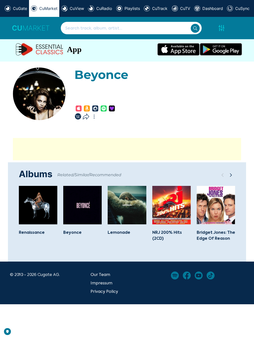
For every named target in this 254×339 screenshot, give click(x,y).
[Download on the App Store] (178, 49)
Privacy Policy (104, 291)
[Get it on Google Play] (221, 49)
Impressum (101, 282)
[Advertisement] (127, 149)
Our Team (100, 274)
